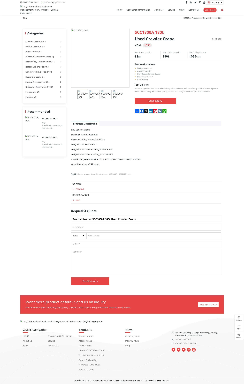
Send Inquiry (155, 101)
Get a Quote (210, 10)
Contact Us (194, 10)
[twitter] (195, 2)
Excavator (32, 92)
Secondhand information (138, 10)
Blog (127, 346)
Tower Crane (33, 51)
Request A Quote (208, 305)
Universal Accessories (39, 87)
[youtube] (204, 2)
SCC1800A (113, 174)
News (182, 10)
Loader (30, 97)
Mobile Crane (34, 46)
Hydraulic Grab (34, 77)
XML (168, 380)
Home (120, 10)
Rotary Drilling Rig (37, 66)
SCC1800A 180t (49, 119)
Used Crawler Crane (99, 174)
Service (171, 10)
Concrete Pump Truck (38, 71)
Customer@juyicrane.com (54, 2)
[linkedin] (191, 2)
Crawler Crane (209, 18)
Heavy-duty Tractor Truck (39, 61)
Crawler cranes (83, 174)
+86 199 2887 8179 (30, 2)
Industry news (132, 341)
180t (219, 18)
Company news (132, 336)
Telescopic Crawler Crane (39, 56)
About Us (159, 10)
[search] (222, 10)
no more (77, 184)
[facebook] (186, 2)
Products (196, 18)
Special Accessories (37, 82)
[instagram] (200, 2)
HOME (186, 18)
